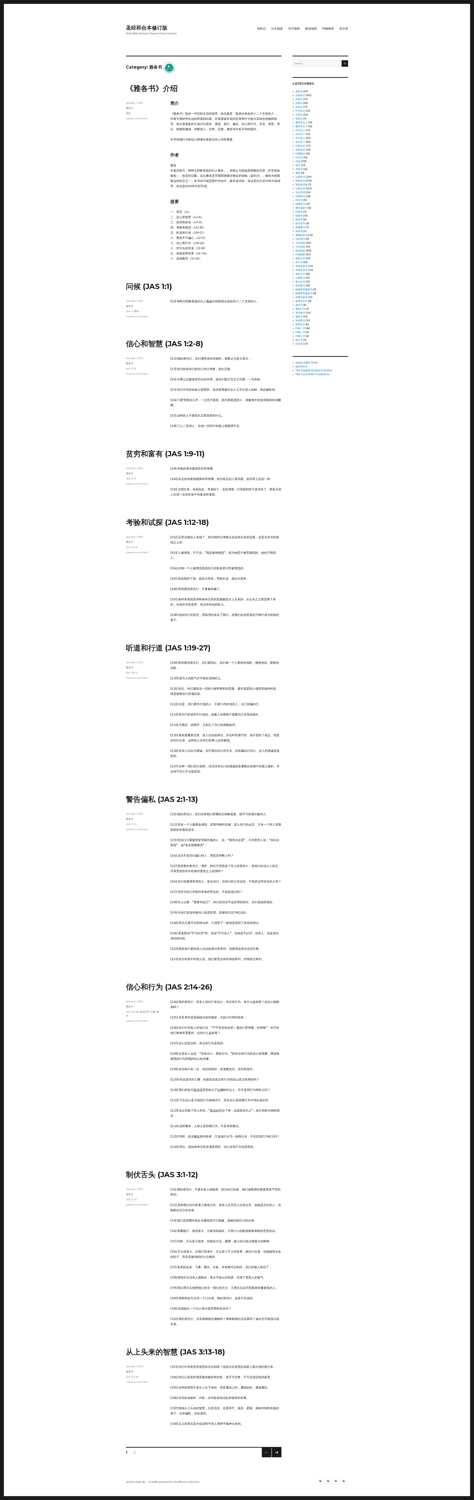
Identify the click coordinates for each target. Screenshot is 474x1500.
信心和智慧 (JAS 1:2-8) (164, 343)
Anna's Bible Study (307, 362)
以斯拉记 (300, 145)
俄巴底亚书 (302, 207)
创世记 (261, 28)
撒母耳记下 (302, 126)
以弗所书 (300, 277)
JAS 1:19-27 (132, 672)
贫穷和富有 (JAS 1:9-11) (165, 453)
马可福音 (294, 28)
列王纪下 (300, 134)
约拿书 (299, 211)
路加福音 (311, 28)
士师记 (299, 114)
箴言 (298, 165)
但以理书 (300, 192)
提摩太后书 (302, 301)
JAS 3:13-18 (132, 1376)
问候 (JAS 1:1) (149, 286)
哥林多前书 (302, 266)
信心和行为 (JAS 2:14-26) (169, 986)
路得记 (299, 118)
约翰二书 (300, 332)
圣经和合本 (302, 366)
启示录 (343, 28)
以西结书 (300, 188)
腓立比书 (300, 281)
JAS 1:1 (129, 311)
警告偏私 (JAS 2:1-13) (162, 799)
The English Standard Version (314, 370)
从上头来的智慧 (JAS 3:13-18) (175, 1351)
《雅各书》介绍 (152, 88)
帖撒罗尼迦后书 (304, 293)
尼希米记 (300, 149)
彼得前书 (300, 320)
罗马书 (299, 262)
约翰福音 (328, 28)
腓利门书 (300, 308)
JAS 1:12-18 (132, 547)
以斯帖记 (300, 153)
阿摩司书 (300, 204)
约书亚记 (300, 110)
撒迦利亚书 (302, 235)
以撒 (153, 1011)
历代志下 (300, 141)
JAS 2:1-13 (131, 824)
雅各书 (129, 107)
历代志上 (300, 138)
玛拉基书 (300, 239)
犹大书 (299, 339)
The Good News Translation (312, 374)
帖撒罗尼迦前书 (304, 289)
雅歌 (298, 173)
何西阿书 (300, 196)
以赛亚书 (300, 176)
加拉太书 (300, 273)
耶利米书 (300, 180)
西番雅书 (300, 227)
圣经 (128, 113)
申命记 (299, 107)
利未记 (299, 99)
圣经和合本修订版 (146, 28)
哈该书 (299, 231)
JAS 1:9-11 (131, 478)
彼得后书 (300, 324)
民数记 (299, 103)
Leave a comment (137, 118)
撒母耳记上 (302, 122)
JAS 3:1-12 (131, 1199)
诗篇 (298, 161)
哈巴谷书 (300, 223)
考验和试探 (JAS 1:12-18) (167, 522)
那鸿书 (299, 219)
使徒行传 (300, 258)
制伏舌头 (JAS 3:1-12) (162, 1174)
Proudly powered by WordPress (168, 1482)
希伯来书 (300, 312)
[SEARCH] (345, 63)
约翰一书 (300, 328)
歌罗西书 (300, 285)
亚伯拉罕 (144, 1011)
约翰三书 (300, 336)
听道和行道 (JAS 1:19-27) (168, 647)
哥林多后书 (302, 270)
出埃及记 (300, 95)
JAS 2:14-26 (132, 1011)
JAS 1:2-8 (131, 368)
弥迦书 (299, 215)
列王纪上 (300, 130)
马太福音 (277, 28)
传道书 (299, 169)
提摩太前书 (302, 297)
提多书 (299, 305)
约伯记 (299, 157)
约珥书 (299, 200)
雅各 (136, 311)
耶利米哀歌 (302, 184)
